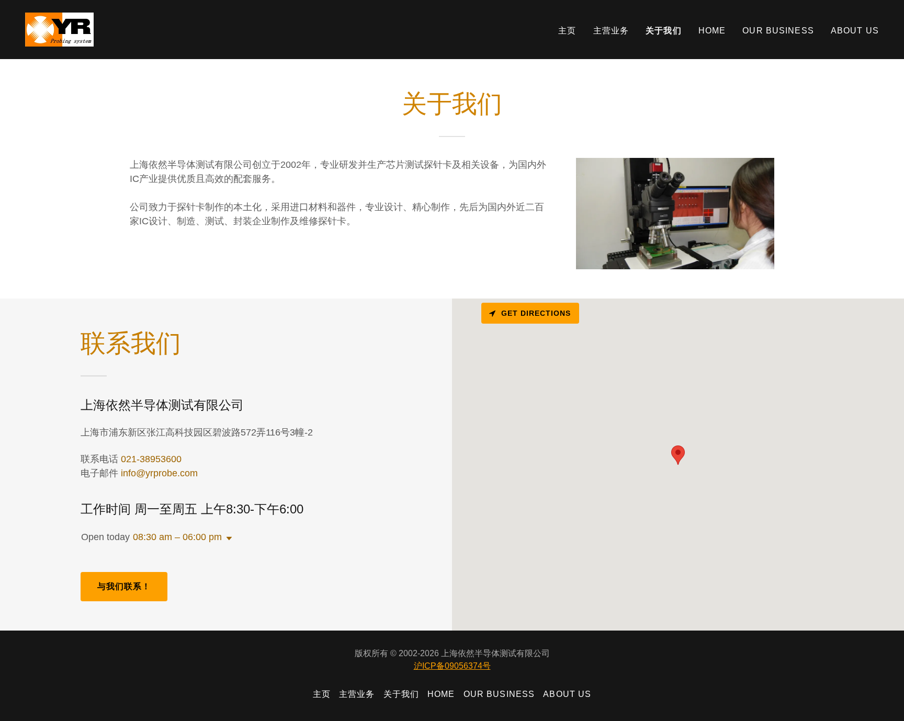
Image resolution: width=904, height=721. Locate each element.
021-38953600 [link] (151, 459)
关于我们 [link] (664, 30)
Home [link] (712, 30)
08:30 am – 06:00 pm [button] (177, 537)
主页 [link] (567, 30)
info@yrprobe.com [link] (159, 473)
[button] (227, 538)
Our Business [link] (778, 30)
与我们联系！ (124, 586)
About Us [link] (855, 30)
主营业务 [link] (611, 30)
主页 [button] (322, 694)
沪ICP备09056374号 (452, 665)
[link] (59, 29)
